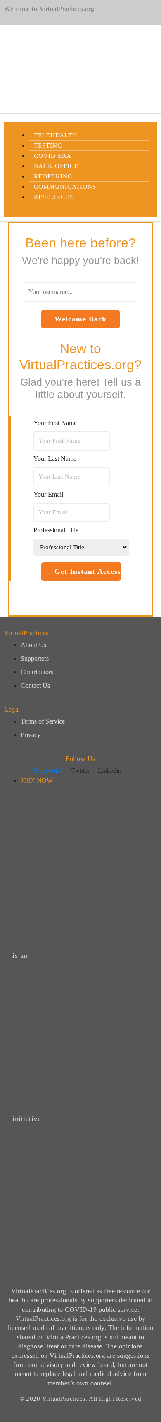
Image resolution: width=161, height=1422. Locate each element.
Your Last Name (54, 458)
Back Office (56, 166)
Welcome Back (80, 319)
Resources (53, 197)
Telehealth (55, 135)
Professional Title (55, 530)
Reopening (53, 176)
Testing (48, 145)
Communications (65, 186)
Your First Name (55, 422)
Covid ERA (52, 156)
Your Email (48, 494)
